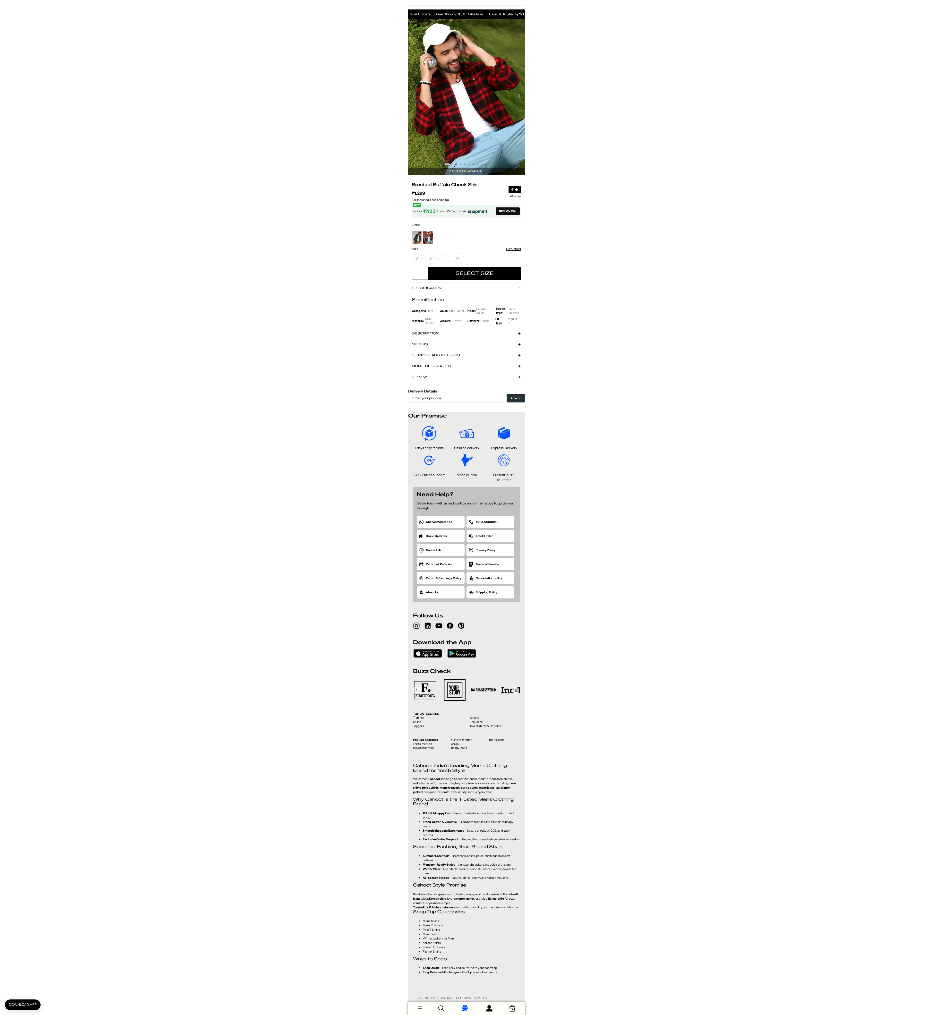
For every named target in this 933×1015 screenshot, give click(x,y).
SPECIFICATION (426, 288)
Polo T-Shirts (431, 929)
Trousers (476, 722)
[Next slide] (519, 97)
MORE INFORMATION (431, 366)
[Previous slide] (413, 97)
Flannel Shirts (432, 951)
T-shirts (418, 717)
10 (486, 164)
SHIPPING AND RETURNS (436, 355)
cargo (455, 744)
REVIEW (419, 377)
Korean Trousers (434, 947)
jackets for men (423, 748)
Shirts (417, 722)
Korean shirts (476, 822)
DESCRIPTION (425, 333)
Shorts (474, 717)
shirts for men (422, 744)
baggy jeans (459, 748)
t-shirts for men (462, 740)
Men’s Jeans (431, 934)
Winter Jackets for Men (438, 938)
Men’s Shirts (431, 921)
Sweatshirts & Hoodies (485, 726)
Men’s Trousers (433, 925)
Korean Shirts (432, 943)
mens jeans (496, 740)
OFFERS (420, 344)
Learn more (489, 972)
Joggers (418, 726)
